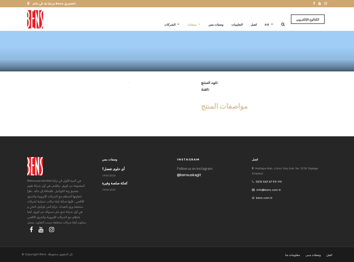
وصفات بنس (216, 24)
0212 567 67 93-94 (269, 181)
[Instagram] (325, 3)
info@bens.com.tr (268, 190)
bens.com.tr (264, 198)
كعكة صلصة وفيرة (115, 183)
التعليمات (237, 24)
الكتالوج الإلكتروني (307, 19)
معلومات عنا (292, 255)
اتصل (254, 24)
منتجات (192, 24)
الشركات (170, 24)
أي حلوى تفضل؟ (113, 169)
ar (267, 24)
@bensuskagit (189, 175)
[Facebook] (31, 229)
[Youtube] (319, 3)
